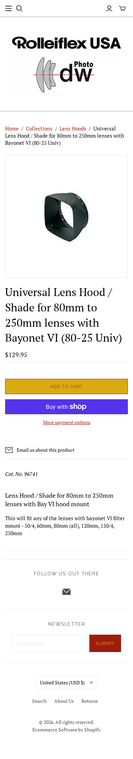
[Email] (66, 592)
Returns (90, 701)
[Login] (109, 8)
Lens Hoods (73, 128)
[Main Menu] (8, 8)
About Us (64, 701)
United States (62, 682)
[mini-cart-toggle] (122, 8)
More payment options (66, 422)
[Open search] (19, 8)
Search (39, 701)
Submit (105, 643)
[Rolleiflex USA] (66, 62)
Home (12, 128)
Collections (39, 128)
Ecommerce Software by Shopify (66, 729)
